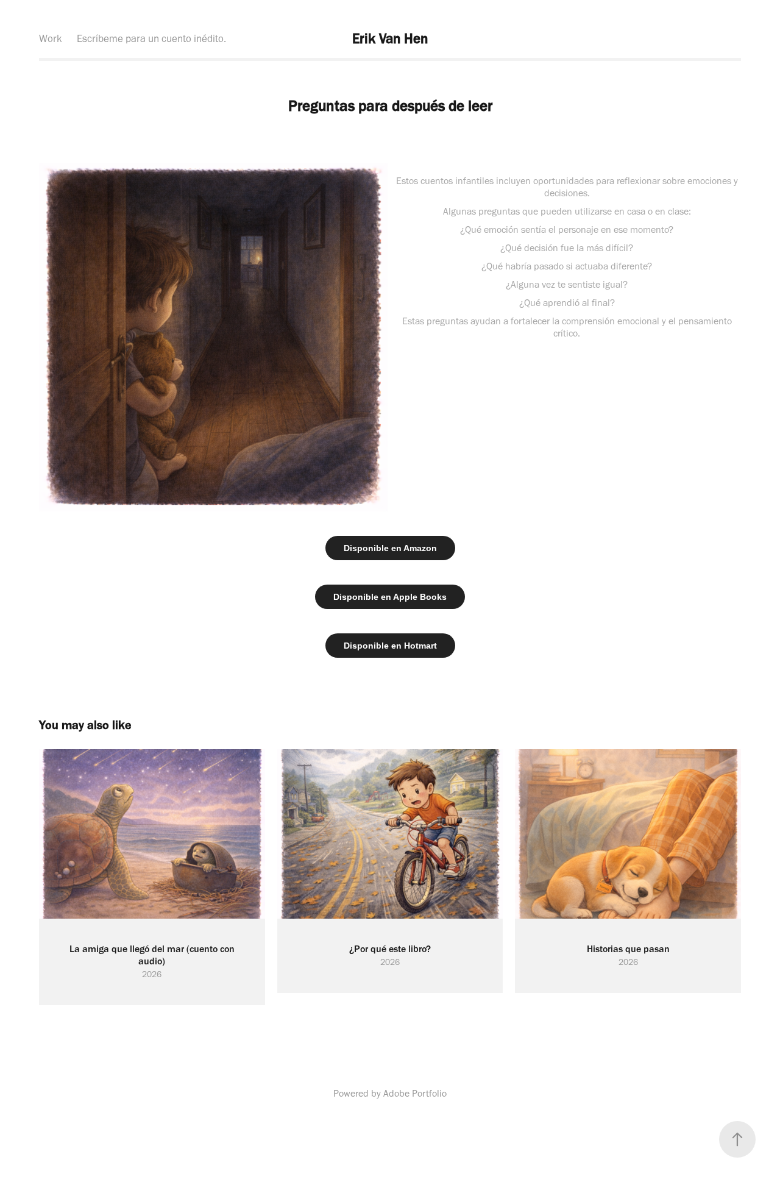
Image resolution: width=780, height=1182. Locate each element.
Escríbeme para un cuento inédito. (151, 38)
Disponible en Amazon (390, 548)
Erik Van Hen (390, 38)
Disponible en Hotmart (390, 645)
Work (50, 38)
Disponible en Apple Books (390, 597)
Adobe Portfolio (415, 1093)
